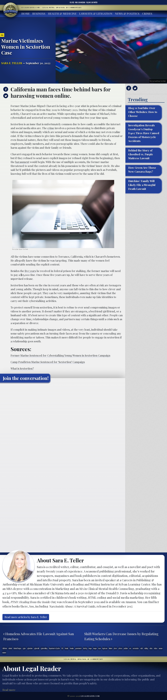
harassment (22, 162)
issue (99, 648)
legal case (104, 648)
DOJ (62, 648)
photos (120, 648)
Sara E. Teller (11, 63)
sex (130, 648)
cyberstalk (36, 648)
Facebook (80, 2)
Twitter (91, 2)
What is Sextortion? (22, 368)
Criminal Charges (17, 648)
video (151, 648)
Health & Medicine (62, 13)
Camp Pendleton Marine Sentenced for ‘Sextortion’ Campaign (48, 362)
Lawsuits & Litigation (95, 13)
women (4, 652)
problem (126, 648)
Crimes (147, 13)
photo (115, 648)
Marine (110, 648)
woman (160, 648)
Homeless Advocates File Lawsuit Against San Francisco (38, 636)
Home (25, 13)
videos (155, 648)
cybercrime (29, 648)
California (4, 648)
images (95, 648)
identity (85, 648)
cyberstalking (44, 648)
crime (50, 128)
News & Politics (127, 13)
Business (38, 13)
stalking (146, 648)
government (78, 648)
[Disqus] (62, 426)
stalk (141, 648)
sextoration (136, 648)
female (66, 648)
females (72, 648)
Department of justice (54, 648)
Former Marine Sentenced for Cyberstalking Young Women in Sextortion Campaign (60, 355)
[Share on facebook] (5, 89)
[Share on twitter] (5, 96)
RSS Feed (72, 2)
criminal (10, 648)
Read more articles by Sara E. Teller (26, 617)
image (90, 648)
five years (30, 271)
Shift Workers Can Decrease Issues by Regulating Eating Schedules (121, 636)
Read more (8, 690)
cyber (24, 648)
